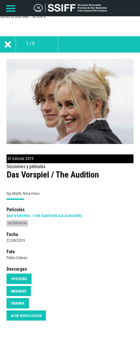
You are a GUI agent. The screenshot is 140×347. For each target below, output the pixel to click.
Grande (17, 303)
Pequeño (19, 278)
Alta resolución (26, 315)
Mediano (18, 291)
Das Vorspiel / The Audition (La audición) (44, 215)
